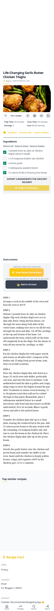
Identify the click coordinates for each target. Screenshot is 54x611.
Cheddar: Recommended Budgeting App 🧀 (22, 602)
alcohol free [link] (25, 133)
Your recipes (16, 115)
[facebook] (27, 115)
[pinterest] (34, 115)
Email (3, 583)
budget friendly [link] (41, 133)
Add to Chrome (28, 284)
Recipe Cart (15, 557)
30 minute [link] (12, 133)
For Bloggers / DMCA (11, 588)
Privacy (4, 569)
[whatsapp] (48, 115)
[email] (41, 115)
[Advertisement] (27, 35)
